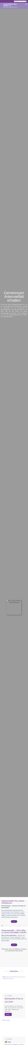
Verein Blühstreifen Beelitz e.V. (10, 4)
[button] (26, 4)
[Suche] (26, 1)
